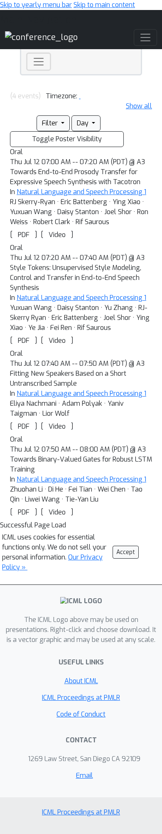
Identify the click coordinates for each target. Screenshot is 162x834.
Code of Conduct (81, 714)
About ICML (81, 681)
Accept (125, 552)
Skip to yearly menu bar (36, 4)
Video (57, 234)
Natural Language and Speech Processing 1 (81, 191)
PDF (23, 234)
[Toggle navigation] (38, 61)
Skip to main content (104, 4)
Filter (50, 123)
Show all (139, 106)
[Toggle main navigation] (145, 37)
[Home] (41, 37)
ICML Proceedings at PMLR (81, 697)
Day (83, 123)
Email (84, 775)
